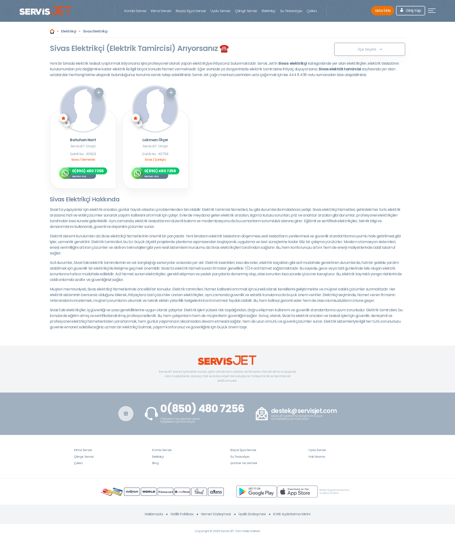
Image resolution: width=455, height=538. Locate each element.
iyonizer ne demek (243, 463)
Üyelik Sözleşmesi (252, 514)
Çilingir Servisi (246, 10)
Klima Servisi (161, 10)
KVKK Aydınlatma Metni (291, 514)
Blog (155, 463)
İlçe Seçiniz (367, 49)
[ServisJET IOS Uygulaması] (297, 491)
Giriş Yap (413, 10)
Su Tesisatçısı (291, 10)
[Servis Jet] (52, 31)
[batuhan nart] (83, 109)
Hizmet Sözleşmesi (216, 514)
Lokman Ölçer (155, 140)
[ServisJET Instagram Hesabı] (125, 413)
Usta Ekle (383, 10)
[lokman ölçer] (155, 109)
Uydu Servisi (220, 10)
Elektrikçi (268, 10)
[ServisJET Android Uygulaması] (256, 491)
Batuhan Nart (83, 140)
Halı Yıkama (317, 457)
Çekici (312, 10)
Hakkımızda (154, 514)
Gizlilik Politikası (181, 514)
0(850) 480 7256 (202, 408)
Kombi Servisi (135, 10)
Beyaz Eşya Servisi (191, 10)
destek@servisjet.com (304, 411)
